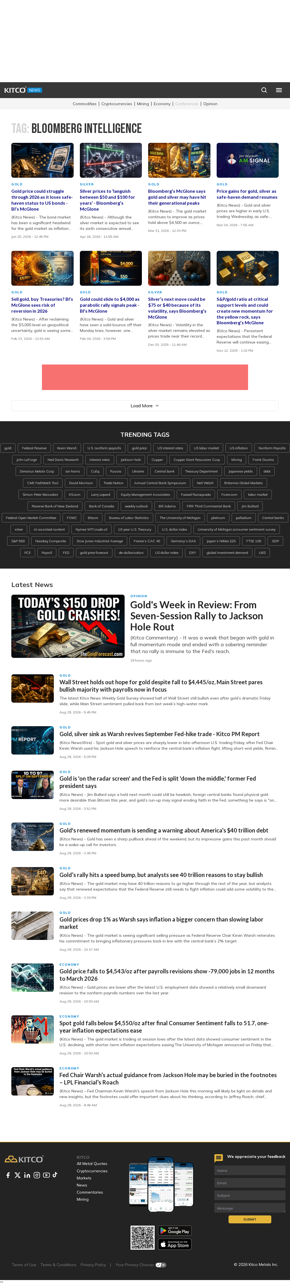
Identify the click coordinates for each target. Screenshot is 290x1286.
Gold (17, 184)
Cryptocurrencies (116, 103)
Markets (84, 1178)
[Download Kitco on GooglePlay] (174, 1231)
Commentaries (90, 1192)
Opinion (210, 103)
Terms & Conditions (58, 1264)
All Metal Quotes (92, 1163)
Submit (250, 1219)
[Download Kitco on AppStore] (174, 1244)
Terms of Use (24, 1264)
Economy (162, 103)
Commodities (85, 103)
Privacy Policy (93, 1264)
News (82, 1185)
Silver (87, 184)
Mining (143, 103)
